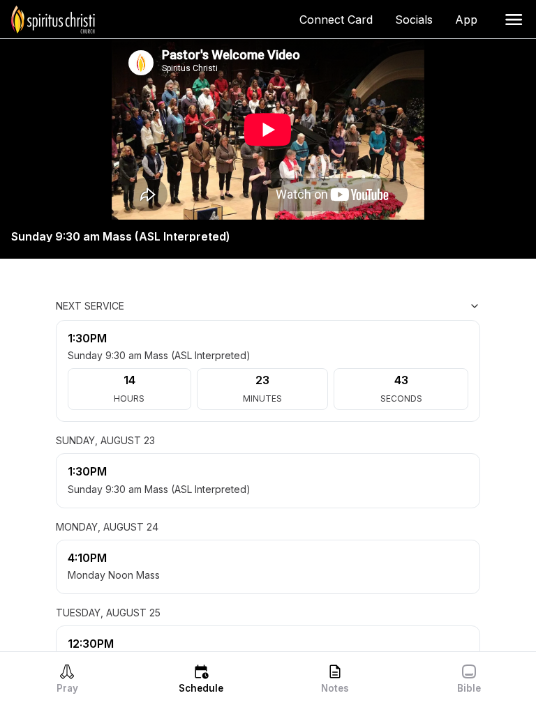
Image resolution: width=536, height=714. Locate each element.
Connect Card (341, 19)
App (472, 19)
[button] (513, 19)
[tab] (67, 678)
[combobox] (410, 306)
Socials (419, 19)
